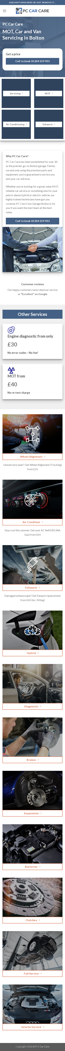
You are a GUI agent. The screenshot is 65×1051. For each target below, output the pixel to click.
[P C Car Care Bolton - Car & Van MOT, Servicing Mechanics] (32, 11)
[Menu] (4, 11)
